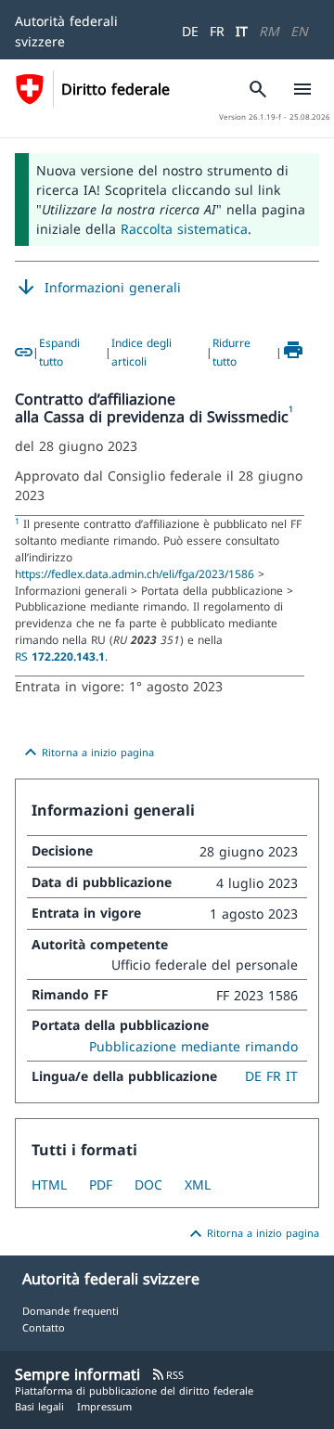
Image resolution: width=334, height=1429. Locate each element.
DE (190, 31)
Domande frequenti (70, 1311)
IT (242, 31)
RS (60, 656)
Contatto (43, 1327)
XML (198, 1184)
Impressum (104, 1406)
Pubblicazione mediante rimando (193, 1046)
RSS (167, 1375)
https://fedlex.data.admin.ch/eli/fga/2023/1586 (136, 573)
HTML (49, 1184)
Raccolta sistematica (184, 229)
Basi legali (39, 1406)
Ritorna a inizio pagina (86, 752)
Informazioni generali (98, 288)
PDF (100, 1184)
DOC (148, 1184)
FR (217, 31)
